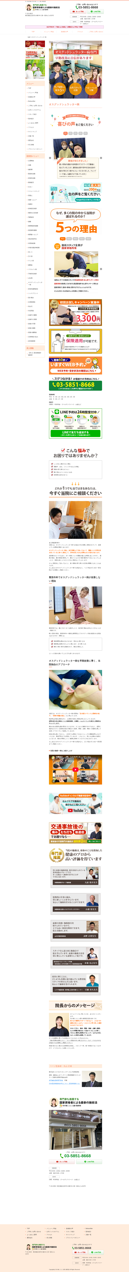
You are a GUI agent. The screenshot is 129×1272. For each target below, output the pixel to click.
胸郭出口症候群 (33, 213)
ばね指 (30, 278)
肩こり (30, 252)
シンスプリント (33, 293)
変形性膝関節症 (33, 289)
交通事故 (31, 160)
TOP (33, 31)
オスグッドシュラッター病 (35, 283)
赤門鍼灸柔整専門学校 (56, 1080)
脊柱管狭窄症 (32, 239)
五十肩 (30, 256)
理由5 (88, 238)
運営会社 (31, 140)
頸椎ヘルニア (32, 200)
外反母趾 (31, 310)
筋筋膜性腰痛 (32, 230)
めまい (30, 187)
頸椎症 (30, 204)
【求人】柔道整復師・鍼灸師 (35, 354)
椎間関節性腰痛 (33, 226)
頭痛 (29, 165)
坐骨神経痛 (31, 243)
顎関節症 (31, 217)
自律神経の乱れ (33, 337)
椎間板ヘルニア (33, 234)
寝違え (30, 195)
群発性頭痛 (31, 178)
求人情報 (31, 144)
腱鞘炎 (30, 265)
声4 (80, 133)
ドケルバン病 (32, 269)
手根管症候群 (32, 273)
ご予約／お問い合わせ (96, 31)
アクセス (80, 31)
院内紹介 (31, 118)
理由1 (62, 238)
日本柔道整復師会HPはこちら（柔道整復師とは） (64, 1083)
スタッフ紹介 (32, 114)
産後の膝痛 (31, 328)
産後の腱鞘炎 (32, 332)
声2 (70, 133)
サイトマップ (32, 131)
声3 (75, 133)
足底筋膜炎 (31, 302)
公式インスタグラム (34, 110)
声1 (65, 133)
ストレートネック (33, 191)
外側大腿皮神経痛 (33, 247)
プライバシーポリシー (35, 149)
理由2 (69, 238)
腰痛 (29, 221)
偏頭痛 (30, 169)
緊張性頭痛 (31, 173)
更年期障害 (31, 341)
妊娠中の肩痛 (32, 319)
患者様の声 (64, 31)
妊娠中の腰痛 (32, 315)
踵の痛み (31, 297)
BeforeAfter (31, 101)
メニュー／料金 (49, 31)
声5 (85, 133)
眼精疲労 (31, 182)
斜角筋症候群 (32, 208)
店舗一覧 (31, 136)
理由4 (82, 238)
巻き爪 (30, 306)
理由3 (75, 238)
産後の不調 (31, 323)
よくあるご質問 (33, 123)
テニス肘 (31, 260)
